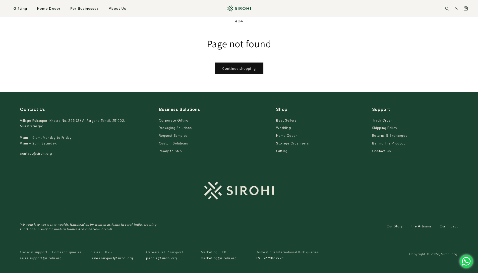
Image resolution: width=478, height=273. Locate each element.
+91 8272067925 (270, 258)
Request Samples (173, 135)
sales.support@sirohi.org (40, 258)
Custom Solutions (173, 143)
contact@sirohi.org (36, 153)
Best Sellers (286, 120)
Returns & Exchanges (389, 135)
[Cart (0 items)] (466, 8)
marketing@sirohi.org (219, 258)
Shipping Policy (384, 128)
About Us (117, 8)
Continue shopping (239, 68)
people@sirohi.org (161, 258)
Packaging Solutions (175, 128)
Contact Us (381, 151)
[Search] (447, 8)
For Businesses (84, 8)
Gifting (20, 8)
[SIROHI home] (239, 8)
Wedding (283, 128)
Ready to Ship (170, 151)
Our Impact (449, 226)
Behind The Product (388, 143)
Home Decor (48, 8)
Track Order (382, 120)
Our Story (395, 226)
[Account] (456, 8)
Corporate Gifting (173, 120)
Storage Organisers (292, 143)
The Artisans (421, 226)
